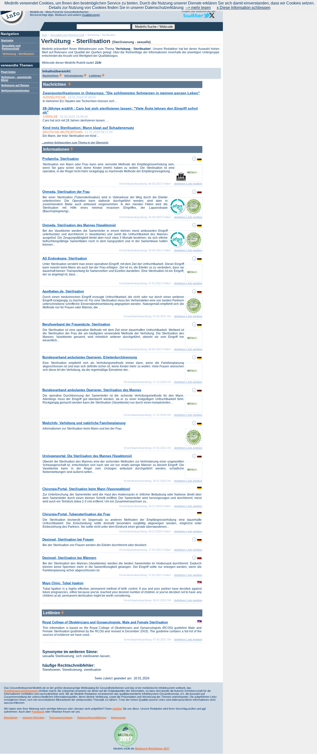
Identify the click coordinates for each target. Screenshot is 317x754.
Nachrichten (51, 75)
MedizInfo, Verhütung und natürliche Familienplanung (84, 423)
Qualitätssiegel (91, 14)
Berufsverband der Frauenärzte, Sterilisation (76, 324)
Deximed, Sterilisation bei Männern (69, 558)
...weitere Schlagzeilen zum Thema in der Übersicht (75, 142)
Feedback (38, 711)
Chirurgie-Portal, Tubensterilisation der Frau (76, 514)
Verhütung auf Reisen (15, 85)
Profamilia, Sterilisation (60, 159)
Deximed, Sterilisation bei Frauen (68, 539)
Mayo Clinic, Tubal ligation (62, 583)
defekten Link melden (188, 183)
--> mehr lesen (198, 7)
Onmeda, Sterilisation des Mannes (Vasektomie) (79, 225)
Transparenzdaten (61, 717)
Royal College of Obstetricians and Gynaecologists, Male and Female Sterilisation (105, 622)
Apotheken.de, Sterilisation (63, 291)
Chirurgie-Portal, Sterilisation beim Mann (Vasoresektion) (86, 489)
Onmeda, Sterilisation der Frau (66, 192)
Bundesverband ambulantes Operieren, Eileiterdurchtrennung (89, 357)
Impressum (118, 717)
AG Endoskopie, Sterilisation (64, 258)
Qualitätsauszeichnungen (21, 690)
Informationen (74, 75)
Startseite (7, 40)
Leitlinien (95, 75)
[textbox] (104, 26)
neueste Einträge (33, 717)
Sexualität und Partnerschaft (11, 47)
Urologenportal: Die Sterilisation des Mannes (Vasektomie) (87, 456)
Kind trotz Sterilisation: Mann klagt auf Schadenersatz (88, 128)
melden (117, 708)
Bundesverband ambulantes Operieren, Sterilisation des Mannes (91, 390)
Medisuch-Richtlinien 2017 (152, 748)
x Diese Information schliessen (243, 7)
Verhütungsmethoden (15, 90)
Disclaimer (11, 717)
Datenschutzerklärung (91, 717)
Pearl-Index (8, 71)
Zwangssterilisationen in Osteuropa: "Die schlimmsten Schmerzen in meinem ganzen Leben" (121, 93)
